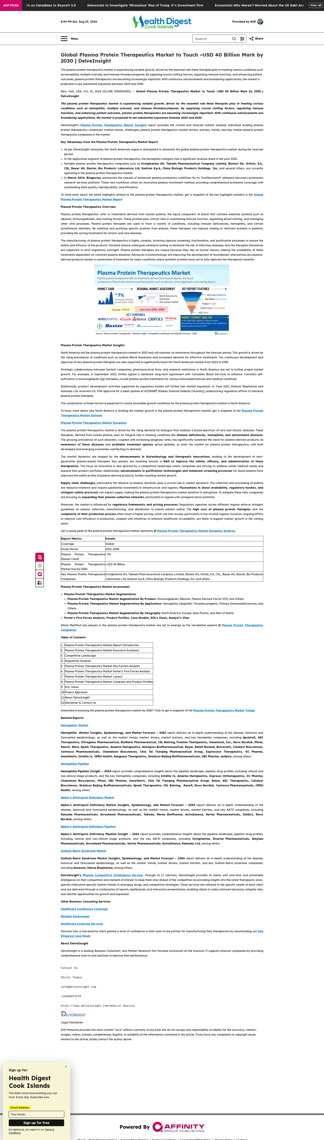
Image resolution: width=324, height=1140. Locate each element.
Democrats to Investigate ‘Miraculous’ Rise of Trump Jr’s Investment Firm (145, 5)
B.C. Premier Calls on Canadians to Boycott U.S (39, 5)
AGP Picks (11, 5)
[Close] (66, 1066)
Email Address (19, 1107)
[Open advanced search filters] (242, 39)
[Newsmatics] (40, 582)
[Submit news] (40, 557)
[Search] (234, 39)
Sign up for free (36, 1123)
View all (315, 5)
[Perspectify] (40, 566)
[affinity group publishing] (40, 574)
